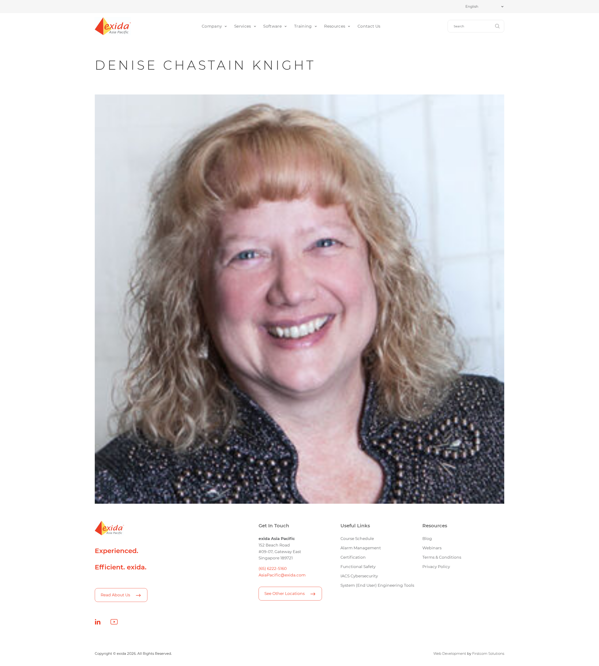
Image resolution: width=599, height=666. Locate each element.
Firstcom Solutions (488, 654)
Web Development (449, 654)
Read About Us (115, 594)
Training (303, 26)
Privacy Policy (436, 566)
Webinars (432, 547)
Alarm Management (360, 547)
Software (272, 26)
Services (242, 26)
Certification (353, 557)
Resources (334, 26)
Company (212, 26)
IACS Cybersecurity (359, 575)
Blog (427, 538)
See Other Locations (284, 593)
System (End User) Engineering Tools (377, 585)
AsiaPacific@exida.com (282, 574)
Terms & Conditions (441, 557)
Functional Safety (358, 566)
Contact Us (369, 26)
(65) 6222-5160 (273, 568)
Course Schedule (357, 538)
